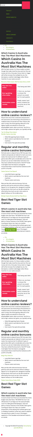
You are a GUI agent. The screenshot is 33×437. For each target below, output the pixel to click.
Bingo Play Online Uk (7, 355)
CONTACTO (9, 38)
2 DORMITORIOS (16, 23)
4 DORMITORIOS (16, 28)
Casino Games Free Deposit (9, 171)
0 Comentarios (10, 49)
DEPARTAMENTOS (11, 17)
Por (6, 45)
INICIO (7, 14)
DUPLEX (8, 31)
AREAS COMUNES (11, 34)
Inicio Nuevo (9, 41)
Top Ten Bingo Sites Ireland (9, 132)
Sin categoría (10, 47)
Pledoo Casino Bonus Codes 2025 (10, 380)
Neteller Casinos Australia (8, 134)
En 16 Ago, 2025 (10, 230)
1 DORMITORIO (16, 20)
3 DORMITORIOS (16, 25)
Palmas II (8, 10)
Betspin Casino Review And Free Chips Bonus (14, 196)
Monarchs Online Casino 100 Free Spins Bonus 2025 (15, 82)
